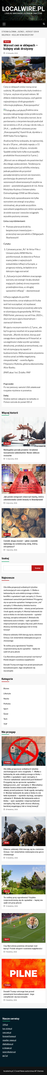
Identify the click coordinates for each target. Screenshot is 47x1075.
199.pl (5, 1024)
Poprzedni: (22, 387)
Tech (5, 719)
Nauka (6, 698)
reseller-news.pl (9, 1040)
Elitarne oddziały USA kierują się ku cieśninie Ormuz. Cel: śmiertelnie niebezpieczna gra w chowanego (23, 637)
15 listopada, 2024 (12, 53)
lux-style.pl (7, 1028)
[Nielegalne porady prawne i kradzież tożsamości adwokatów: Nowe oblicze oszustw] (23, 432)
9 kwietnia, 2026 (11, 952)
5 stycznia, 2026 (11, 503)
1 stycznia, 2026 (11, 550)
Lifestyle (7, 693)
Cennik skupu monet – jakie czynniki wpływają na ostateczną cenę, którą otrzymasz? (21, 544)
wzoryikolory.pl (9, 1052)
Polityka (7, 703)
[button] (4, 24)
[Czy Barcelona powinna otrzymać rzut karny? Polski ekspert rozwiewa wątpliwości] (23, 928)
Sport (6, 709)
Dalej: (21, 398)
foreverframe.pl (9, 1036)
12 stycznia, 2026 (12, 459)
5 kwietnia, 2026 (11, 1000)
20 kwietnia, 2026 (12, 809)
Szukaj (5, 558)
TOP (5, 724)
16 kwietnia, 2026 (12, 858)
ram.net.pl (7, 1032)
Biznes (7, 42)
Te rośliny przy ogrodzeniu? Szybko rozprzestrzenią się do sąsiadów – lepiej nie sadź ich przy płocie (22, 648)
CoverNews (20, 1071)
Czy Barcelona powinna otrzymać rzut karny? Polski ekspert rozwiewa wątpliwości (23, 658)
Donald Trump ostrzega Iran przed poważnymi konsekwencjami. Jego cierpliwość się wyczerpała (23, 667)
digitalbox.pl (8, 1044)
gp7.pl (5, 1055)
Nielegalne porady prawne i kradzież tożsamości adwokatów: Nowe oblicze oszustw (21, 453)
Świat (6, 714)
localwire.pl (23, 9)
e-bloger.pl (7, 1048)
